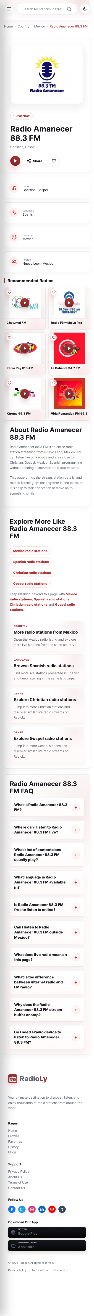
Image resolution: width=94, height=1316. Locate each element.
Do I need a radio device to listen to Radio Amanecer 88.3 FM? (37, 1037)
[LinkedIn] (42, 1209)
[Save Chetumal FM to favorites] (9, 292)
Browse (13, 1136)
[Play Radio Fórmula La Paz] (69, 302)
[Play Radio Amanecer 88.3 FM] (15, 161)
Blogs (12, 1152)
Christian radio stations (32, 573)
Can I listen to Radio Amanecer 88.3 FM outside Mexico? (38, 932)
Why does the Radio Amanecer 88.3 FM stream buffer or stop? (38, 1009)
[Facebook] (12, 1209)
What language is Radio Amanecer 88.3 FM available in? (40, 882)
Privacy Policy (18, 1171)
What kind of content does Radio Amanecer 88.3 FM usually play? (37, 854)
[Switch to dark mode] (85, 9)
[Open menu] (9, 9)
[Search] (69, 9)
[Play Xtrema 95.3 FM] (24, 393)
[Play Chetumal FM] (24, 302)
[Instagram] (32, 1209)
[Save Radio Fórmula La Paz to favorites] (53, 292)
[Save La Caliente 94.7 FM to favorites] (53, 337)
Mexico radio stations (30, 551)
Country (23, 26)
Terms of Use (18, 1182)
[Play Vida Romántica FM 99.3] (69, 393)
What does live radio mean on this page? (40, 957)
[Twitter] (22, 1209)
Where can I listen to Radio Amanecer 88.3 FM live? (38, 829)
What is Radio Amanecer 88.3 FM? (41, 807)
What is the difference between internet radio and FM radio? (38, 982)
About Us (15, 1177)
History (13, 1147)
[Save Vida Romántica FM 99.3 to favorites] (53, 383)
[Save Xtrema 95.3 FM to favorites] (9, 383)
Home (8, 26)
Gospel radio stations (30, 583)
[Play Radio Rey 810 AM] (24, 348)
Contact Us (16, 1188)
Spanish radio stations (31, 562)
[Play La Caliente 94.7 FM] (69, 348)
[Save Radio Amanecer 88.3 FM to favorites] (54, 161)
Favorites (15, 1141)
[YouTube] (52, 1209)
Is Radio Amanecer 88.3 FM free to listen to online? (38, 907)
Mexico (39, 26)
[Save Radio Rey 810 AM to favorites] (9, 337)
